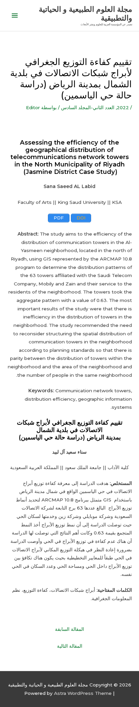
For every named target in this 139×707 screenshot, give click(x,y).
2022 (123, 107)
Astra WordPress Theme (83, 693)
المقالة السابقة (69, 629)
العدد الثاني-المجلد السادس (87, 107)
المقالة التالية (69, 646)
